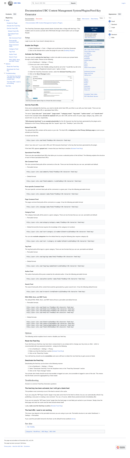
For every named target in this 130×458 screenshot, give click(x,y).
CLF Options (87, 53)
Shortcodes (87, 86)
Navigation (87, 58)
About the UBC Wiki (17, 446)
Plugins (60, 23)
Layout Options (88, 55)
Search (73, 3)
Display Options (88, 60)
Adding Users (87, 75)
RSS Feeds (87, 88)
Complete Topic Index (90, 94)
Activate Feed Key (76, 148)
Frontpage (87, 56)
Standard (114, 24)
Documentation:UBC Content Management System (41, 23)
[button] (5, 3)
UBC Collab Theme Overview (91, 49)
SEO (85, 62)
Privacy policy (7, 446)
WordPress (36, 431)
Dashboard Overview (89, 71)
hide (15, 14)
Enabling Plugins (69, 50)
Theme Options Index (89, 51)
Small (113, 21)
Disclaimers (27, 446)
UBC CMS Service (89, 37)
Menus (86, 79)
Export (86, 64)
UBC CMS (52, 431)
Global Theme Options (90, 67)
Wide (112, 37)
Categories (29, 431)
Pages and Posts (88, 73)
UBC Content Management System (93, 43)
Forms (85, 84)
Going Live (87, 90)
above (73, 419)
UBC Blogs (44, 431)
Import (85, 65)
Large (113, 27)
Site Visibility (31, 427)
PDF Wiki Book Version (91, 96)
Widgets (86, 81)
